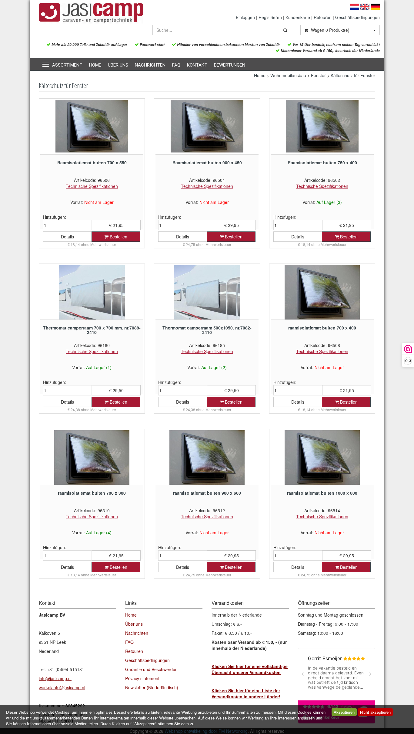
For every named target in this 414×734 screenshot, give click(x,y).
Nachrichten (150, 65)
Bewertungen (229, 65)
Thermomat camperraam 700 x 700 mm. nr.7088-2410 (92, 330)
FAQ (176, 65)
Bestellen (118, 237)
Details (67, 237)
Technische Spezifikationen (92, 186)
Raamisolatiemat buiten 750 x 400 (322, 162)
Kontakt (197, 65)
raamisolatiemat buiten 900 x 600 (207, 493)
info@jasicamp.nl (55, 678)
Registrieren (270, 17)
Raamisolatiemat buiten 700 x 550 (92, 162)
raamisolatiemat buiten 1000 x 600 (322, 493)
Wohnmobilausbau (288, 75)
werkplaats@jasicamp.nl (62, 687)
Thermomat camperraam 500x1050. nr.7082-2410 (207, 330)
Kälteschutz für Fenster (353, 75)
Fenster (318, 75)
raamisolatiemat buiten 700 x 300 (92, 493)
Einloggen (245, 17)
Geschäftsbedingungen (357, 17)
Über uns (118, 65)
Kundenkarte (297, 17)
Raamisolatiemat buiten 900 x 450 (207, 162)
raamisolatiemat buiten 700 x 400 (322, 328)
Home (95, 65)
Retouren (323, 17)
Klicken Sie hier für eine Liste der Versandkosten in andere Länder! (246, 693)
